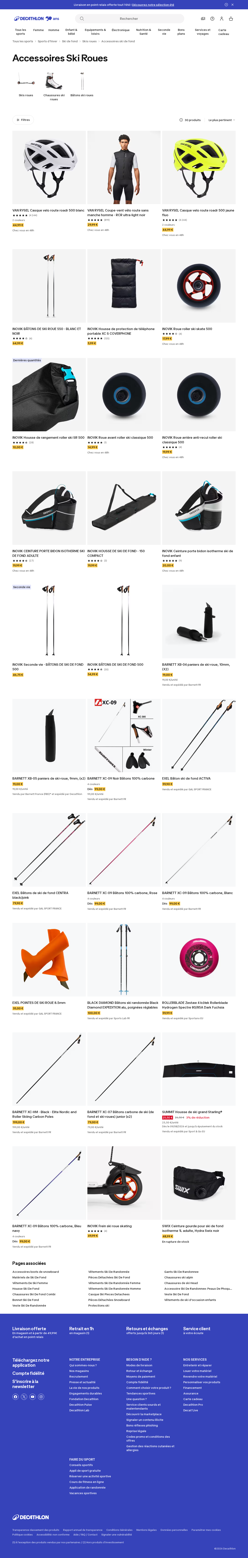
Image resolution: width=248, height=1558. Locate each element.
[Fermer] (232, 5)
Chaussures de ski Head (181, 1283)
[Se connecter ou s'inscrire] (221, 18)
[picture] (49, 167)
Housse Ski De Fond (25, 1288)
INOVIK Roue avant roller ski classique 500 (120, 437)
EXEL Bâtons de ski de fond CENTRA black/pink (40, 895)
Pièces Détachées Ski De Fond (109, 1277)
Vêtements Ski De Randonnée (108, 1271)
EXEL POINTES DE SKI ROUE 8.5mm (38, 1003)
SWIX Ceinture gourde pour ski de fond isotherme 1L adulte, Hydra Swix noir (192, 1228)
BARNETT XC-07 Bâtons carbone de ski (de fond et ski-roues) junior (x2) (120, 1114)
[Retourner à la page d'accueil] (36, 18)
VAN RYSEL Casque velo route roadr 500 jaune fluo (198, 212)
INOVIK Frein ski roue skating (109, 1226)
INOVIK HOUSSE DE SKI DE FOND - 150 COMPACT (116, 553)
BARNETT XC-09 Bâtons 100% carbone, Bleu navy (46, 1228)
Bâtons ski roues (82, 95)
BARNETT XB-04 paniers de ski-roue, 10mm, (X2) (196, 667)
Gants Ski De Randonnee (181, 1271)
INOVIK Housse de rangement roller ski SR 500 (48, 437)
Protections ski (98, 1305)
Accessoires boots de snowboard (35, 1271)
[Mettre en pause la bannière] (226, 5)
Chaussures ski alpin (178, 1277)
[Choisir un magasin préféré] (203, 18)
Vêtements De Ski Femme (30, 1283)
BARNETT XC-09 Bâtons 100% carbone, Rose (122, 893)
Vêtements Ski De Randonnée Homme (114, 1288)
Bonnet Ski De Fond (25, 1300)
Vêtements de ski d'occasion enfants (190, 1300)
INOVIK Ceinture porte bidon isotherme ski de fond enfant (197, 553)
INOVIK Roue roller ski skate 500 (187, 329)
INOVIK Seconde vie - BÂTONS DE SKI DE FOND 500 (48, 667)
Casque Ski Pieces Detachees (109, 1294)
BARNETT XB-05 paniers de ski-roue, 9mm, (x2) (48, 778)
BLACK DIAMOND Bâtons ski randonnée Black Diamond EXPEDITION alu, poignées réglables (122, 1005)
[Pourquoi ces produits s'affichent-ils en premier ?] (181, 120)
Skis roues (26, 95)
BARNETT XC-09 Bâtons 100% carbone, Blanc (197, 893)
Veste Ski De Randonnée (29, 1305)
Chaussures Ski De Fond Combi (33, 1294)
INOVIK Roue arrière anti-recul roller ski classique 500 (192, 440)
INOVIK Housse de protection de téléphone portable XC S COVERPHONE (121, 331)
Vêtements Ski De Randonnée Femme (114, 1283)
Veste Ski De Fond (176, 1294)
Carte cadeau (223, 32)
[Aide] (212, 18)
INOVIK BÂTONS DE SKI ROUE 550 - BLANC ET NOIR (46, 331)
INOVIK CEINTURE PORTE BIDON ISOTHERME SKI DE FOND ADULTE (48, 553)
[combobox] (222, 120)
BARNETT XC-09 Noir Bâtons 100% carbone (121, 778)
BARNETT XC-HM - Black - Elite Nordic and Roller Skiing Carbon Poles (44, 1114)
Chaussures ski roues (54, 97)
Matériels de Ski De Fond (29, 1277)
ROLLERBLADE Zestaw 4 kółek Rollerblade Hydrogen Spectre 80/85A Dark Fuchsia (195, 1005)
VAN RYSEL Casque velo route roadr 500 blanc (48, 210)
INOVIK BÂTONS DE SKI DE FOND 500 (115, 664)
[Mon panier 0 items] (231, 18)
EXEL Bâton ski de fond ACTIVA (186, 778)
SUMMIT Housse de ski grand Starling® (192, 1112)
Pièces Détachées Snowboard (109, 1300)
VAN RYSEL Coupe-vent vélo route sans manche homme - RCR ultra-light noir (118, 212)
